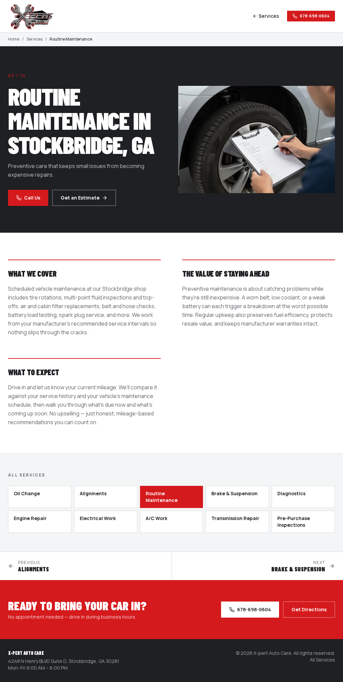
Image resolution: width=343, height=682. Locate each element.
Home (13, 39)
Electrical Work (98, 518)
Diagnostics (291, 493)
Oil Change (27, 493)
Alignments (93, 493)
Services (269, 16)
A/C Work (156, 518)
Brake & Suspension (234, 493)
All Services (322, 660)
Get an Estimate (80, 197)
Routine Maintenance (162, 496)
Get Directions (309, 609)
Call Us (32, 197)
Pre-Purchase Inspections (293, 521)
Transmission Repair (235, 518)
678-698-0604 (315, 16)
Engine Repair (30, 518)
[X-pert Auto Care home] (35, 16)
